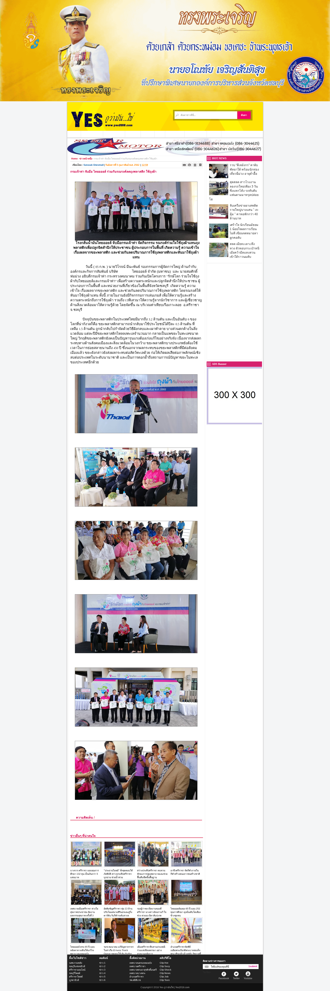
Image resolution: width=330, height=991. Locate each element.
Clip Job (164, 976)
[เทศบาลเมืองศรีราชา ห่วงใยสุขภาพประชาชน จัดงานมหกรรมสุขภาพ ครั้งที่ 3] (86, 904)
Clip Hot (164, 963)
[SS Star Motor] (165, 154)
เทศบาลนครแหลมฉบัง (140, 963)
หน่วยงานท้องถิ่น (114, 134)
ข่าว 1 (102, 963)
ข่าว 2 (102, 966)
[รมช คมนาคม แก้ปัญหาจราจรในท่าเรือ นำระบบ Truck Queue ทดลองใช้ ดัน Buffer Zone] (120, 942)
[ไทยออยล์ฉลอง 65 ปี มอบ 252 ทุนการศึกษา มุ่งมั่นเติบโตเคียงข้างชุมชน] (187, 904)
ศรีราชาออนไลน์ (77, 969)
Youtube (248, 978)
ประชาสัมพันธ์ (175, 134)
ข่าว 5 (102, 976)
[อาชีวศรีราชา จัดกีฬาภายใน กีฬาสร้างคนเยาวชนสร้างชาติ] (187, 866)
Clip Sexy (165, 966)
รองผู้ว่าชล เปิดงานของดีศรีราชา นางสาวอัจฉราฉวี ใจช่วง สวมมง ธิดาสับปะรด (151, 912)
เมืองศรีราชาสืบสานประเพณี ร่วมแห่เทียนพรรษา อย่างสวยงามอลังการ (151, 950)
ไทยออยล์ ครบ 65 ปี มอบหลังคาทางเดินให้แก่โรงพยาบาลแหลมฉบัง (82, 950)
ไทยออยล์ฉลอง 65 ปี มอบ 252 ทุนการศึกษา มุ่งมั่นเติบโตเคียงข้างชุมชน (186, 912)
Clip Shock (165, 969)
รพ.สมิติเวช (135, 980)
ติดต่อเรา (214, 134)
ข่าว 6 (102, 980)
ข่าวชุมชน (133, 134)
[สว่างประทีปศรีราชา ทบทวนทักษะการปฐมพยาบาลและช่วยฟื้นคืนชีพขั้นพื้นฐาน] (153, 866)
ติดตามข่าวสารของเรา (214, 961)
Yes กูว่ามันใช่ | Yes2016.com (174, 987)
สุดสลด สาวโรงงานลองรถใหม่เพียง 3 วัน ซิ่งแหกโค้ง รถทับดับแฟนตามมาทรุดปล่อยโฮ (234, 190)
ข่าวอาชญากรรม (92, 134)
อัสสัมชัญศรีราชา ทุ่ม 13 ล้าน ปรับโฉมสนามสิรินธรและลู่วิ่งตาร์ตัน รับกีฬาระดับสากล (118, 912)
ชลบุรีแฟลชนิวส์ (77, 966)
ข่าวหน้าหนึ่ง (85, 158)
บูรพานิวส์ (74, 980)
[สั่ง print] (189, 165)
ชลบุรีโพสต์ (74, 973)
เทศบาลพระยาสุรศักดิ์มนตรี (143, 969)
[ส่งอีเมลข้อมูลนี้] (184, 165)
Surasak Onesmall (93, 165)
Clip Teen (165, 980)
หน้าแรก (74, 134)
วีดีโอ (160, 134)
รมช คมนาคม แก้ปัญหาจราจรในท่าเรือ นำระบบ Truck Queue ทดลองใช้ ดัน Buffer (118, 950)
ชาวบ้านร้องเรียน (195, 134)
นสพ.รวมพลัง (75, 963)
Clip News (165, 973)
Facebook (224, 978)
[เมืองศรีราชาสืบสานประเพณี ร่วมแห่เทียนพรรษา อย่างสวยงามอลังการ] (153, 942)
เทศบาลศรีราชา (137, 966)
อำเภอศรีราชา (136, 976)
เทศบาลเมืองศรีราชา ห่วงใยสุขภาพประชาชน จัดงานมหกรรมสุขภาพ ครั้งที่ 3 (84, 912)
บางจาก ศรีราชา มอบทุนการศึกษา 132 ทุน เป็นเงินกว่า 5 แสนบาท (84, 874)
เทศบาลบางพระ (137, 973)
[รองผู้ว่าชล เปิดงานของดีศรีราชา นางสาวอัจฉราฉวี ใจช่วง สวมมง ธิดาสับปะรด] (153, 904)
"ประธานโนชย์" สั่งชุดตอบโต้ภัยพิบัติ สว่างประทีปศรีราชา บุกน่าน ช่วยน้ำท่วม (118, 874)
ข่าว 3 (102, 969)
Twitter (236, 978)
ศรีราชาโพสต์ (76, 976)
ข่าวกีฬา (147, 134)
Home (74, 158)
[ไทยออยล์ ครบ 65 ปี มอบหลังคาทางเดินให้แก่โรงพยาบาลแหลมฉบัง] (86, 942)
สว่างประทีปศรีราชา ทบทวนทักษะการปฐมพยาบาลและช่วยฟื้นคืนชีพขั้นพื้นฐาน (152, 874)
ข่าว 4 (102, 973)
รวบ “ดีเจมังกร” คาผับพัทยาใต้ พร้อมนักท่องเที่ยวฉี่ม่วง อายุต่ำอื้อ (244, 169)
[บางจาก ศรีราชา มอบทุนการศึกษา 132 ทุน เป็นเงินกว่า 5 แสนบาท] (86, 866)
